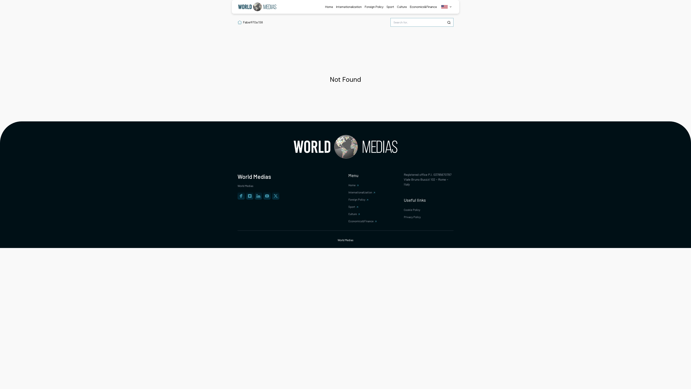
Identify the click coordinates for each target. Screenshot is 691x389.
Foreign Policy (356, 199)
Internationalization (360, 192)
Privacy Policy (412, 217)
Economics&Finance (361, 221)
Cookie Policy (412, 209)
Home (352, 185)
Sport (351, 206)
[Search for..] (449, 22)
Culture (352, 214)
